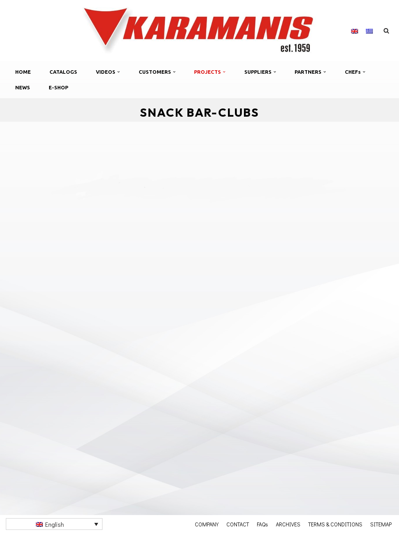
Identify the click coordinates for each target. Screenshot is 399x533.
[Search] (386, 31)
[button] (118, 72)
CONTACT (237, 524)
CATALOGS (63, 72)
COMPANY (207, 524)
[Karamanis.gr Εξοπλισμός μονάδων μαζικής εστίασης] (199, 30)
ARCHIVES (288, 524)
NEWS (22, 87)
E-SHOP (58, 87)
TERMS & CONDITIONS (335, 524)
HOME (23, 72)
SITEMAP (381, 524)
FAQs (262, 524)
